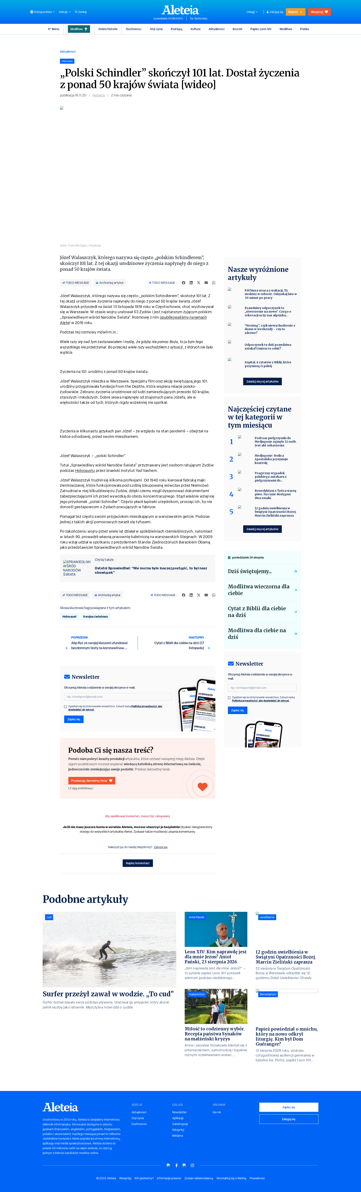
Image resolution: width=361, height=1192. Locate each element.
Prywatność (257, 1178)
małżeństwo (197, 994)
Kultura (195, 29)
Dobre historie (108, 29)
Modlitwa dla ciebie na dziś (257, 633)
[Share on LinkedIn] (191, 282)
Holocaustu (85, 470)
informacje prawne (169, 1178)
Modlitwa (76, 29)
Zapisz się (73, 719)
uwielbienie (267, 917)
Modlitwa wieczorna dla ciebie (259, 590)
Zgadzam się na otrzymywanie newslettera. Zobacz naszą (115, 708)
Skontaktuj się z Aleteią (231, 1178)
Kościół (237, 29)
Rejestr (293, 12)
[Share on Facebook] (183, 282)
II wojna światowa (95, 616)
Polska (304, 29)
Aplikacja (177, 1118)
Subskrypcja (180, 1124)
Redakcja (99, 95)
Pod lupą (176, 29)
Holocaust (69, 616)
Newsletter (179, 1112)
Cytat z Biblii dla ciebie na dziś (257, 611)
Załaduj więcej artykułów (262, 381)
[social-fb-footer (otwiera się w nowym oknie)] (176, 1165)
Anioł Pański (196, 917)
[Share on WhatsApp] (213, 282)
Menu (55, 29)
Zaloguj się (276, 12)
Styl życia (156, 29)
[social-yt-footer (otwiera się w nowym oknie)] (168, 1165)
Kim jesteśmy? (144, 1178)
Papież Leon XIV (260, 29)
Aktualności (216, 29)
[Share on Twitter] (198, 282)
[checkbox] (65, 707)
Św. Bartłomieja (198, 18)
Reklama (177, 1136)
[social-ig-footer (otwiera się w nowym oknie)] (192, 1165)
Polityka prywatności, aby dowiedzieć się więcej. (261, 700)
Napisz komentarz (138, 863)
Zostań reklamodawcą (198, 1178)
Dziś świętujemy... (250, 571)
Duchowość (134, 29)
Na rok (217, 1112)
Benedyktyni (268, 994)
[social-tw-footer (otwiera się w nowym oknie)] (184, 1165)
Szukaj (82, 12)
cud (49, 917)
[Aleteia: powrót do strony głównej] (180, 9)
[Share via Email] (206, 282)
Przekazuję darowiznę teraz (89, 781)
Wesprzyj (317, 12)
